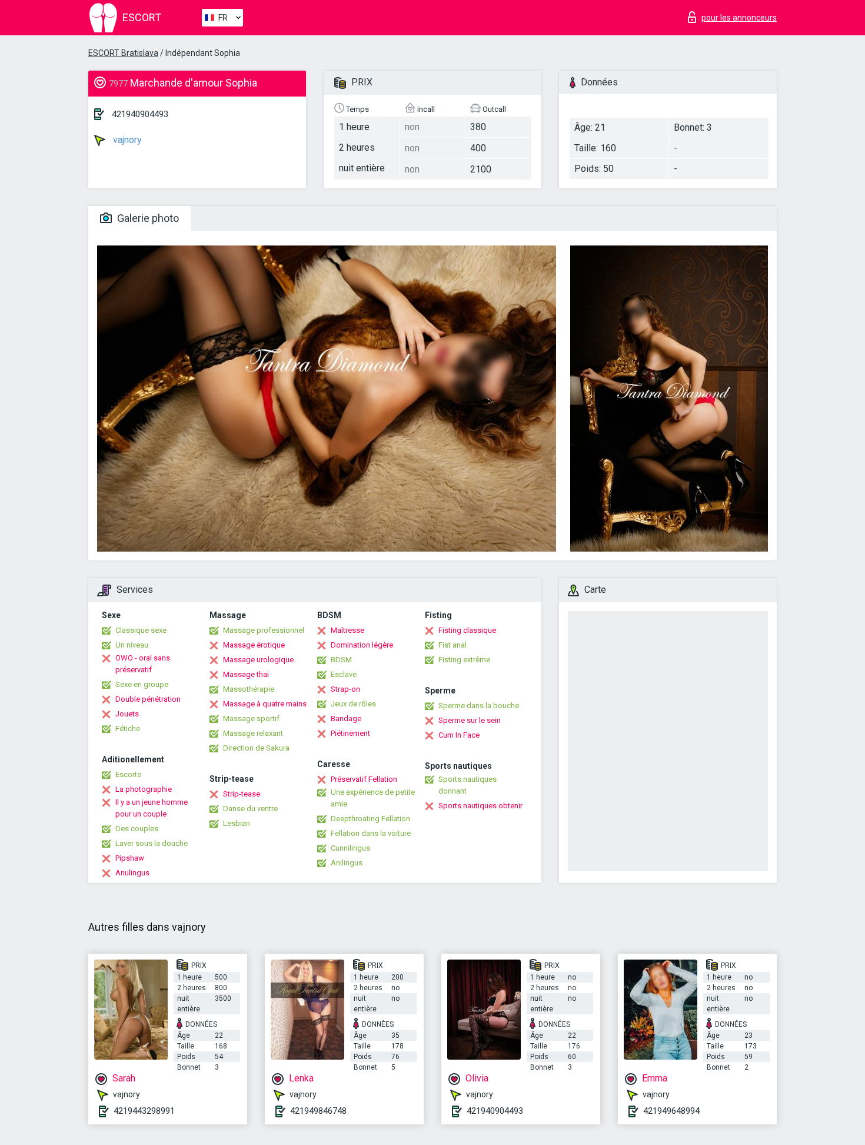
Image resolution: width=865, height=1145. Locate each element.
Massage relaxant (253, 733)
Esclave (344, 674)
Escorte (128, 774)
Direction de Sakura (256, 748)
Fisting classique (467, 630)
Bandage (346, 718)
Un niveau (131, 644)
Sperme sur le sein (469, 720)
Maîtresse (347, 630)
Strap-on (345, 689)
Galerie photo (147, 218)
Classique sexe (141, 630)
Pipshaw (129, 858)
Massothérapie (248, 689)
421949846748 (318, 1111)
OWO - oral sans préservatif (142, 663)
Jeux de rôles (353, 703)
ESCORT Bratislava (123, 53)
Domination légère (362, 644)
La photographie (143, 789)
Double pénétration (148, 699)
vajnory (126, 139)
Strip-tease (241, 793)
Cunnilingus (350, 848)
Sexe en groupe (141, 684)
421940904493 (140, 114)
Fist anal (452, 644)
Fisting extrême (464, 659)
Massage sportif (251, 718)
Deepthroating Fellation (370, 818)
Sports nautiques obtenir (480, 805)
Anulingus (132, 872)
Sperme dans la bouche (478, 705)
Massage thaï (246, 674)
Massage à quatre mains (265, 703)
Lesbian (236, 823)
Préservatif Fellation (364, 779)
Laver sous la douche (151, 843)
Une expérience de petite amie (373, 798)
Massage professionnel (263, 630)
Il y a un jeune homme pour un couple (151, 808)
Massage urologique (258, 659)
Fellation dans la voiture (371, 833)
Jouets (127, 713)
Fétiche (127, 728)
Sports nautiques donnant (467, 785)
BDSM (341, 659)
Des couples (136, 828)
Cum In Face (459, 735)
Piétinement (350, 733)
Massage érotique (254, 644)
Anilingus (346, 862)
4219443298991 (144, 1111)
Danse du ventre (250, 808)
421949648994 (671, 1111)
